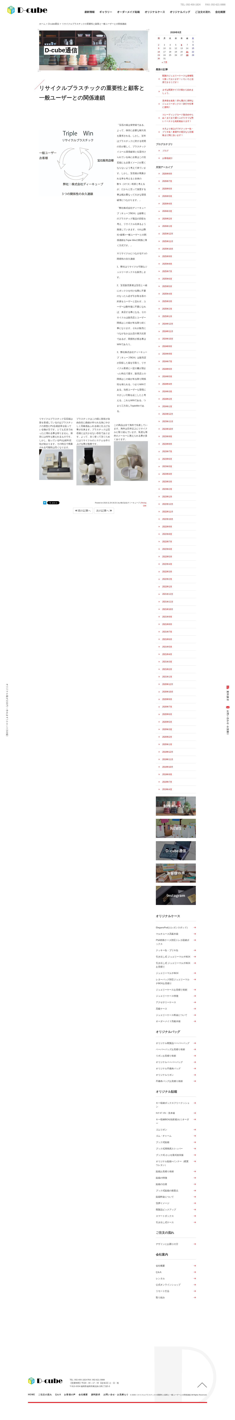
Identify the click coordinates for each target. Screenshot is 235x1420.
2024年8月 (167, 354)
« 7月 (164, 62)
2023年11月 (167, 421)
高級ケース (161, 1008)
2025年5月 (167, 286)
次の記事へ (103, 510)
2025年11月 (167, 241)
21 (187, 52)
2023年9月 (167, 436)
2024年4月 (167, 384)
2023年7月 (167, 451)
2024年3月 (167, 391)
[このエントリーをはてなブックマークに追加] (44, 503)
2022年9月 (167, 526)
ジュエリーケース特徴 (167, 996)
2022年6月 (167, 549)
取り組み (160, 1297)
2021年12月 (167, 594)
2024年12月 (167, 324)
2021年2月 (167, 669)
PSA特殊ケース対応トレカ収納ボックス (172, 942)
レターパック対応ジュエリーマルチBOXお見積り (172, 981)
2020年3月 (167, 729)
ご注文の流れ (202, 12)
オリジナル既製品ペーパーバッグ (172, 1043)
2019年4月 (167, 789)
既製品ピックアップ (166, 1209)
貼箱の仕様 (161, 1184)
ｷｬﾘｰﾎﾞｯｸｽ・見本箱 (165, 1113)
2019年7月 (167, 782)
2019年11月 (167, 759)
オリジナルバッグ (168, 1031)
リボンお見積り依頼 (166, 1055)
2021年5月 (167, 647)
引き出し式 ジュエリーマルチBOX (173, 956)
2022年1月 (167, 586)
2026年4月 (167, 203)
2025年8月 (167, 264)
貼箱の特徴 (161, 1178)
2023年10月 (167, 429)
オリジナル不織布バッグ (168, 1068)
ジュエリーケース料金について (171, 1015)
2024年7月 (167, 361)
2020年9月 (167, 699)
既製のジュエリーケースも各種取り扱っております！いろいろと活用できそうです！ (177, 79)
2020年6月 (167, 714)
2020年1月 (167, 744)
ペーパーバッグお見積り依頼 (170, 1049)
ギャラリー (105, 12)
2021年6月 (167, 639)
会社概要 (160, 1265)
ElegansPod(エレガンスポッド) (172, 927)
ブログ (165, 150)
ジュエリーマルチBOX (167, 973)
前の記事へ (84, 510)
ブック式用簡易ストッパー (169, 1148)
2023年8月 (167, 444)
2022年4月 (167, 564)
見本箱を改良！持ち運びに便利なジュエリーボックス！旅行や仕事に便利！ (177, 103)
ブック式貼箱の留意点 (167, 1190)
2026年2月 (167, 218)
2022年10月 (167, 519)
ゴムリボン (161, 1129)
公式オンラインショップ (168, 1284)
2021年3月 (167, 662)
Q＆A (158, 1272)
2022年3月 (167, 571)
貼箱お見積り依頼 (165, 1171)
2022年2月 (167, 579)
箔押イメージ (162, 1203)
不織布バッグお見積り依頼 (169, 1081)
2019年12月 (167, 752)
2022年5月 (167, 556)
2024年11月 (167, 331)
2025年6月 (167, 279)
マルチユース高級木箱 (167, 934)
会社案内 (162, 1254)
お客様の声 (70, 1394)
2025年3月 (167, 301)
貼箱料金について (165, 1197)
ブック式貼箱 (162, 1142)
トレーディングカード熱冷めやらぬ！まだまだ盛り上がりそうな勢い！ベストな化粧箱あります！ (177, 117)
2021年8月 (167, 624)
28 (187, 55)
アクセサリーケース (166, 1002)
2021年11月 (167, 602)
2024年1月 (167, 406)
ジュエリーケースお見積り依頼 (171, 989)
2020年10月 (167, 692)
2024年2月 (167, 399)
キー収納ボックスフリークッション (172, 1105)
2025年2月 (167, 309)
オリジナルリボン (165, 1075)
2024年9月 (167, 346)
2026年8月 (167, 173)
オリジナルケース (168, 916)
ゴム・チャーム (164, 1136)
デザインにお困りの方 (167, 1244)
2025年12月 (167, 233)
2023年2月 (167, 489)
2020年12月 (167, 684)
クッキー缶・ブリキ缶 (167, 950)
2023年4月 (167, 474)
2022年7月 (167, 541)
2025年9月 (167, 256)
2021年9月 (167, 617)
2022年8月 (167, 534)
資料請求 (95, 1394)
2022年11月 (167, 511)
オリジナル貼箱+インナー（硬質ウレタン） (172, 1163)
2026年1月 (167, 226)
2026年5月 (167, 196)
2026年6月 (167, 188)
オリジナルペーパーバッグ (169, 1062)
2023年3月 (167, 481)
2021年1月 (167, 677)
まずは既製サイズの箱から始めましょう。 (177, 91)
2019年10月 (167, 767)
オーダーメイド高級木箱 (168, 1021)
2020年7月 (167, 707)
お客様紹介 (167, 158)
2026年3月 (167, 211)
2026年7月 (167, 181)
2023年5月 (167, 466)
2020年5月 (167, 722)
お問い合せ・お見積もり (116, 1394)
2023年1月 (167, 496)
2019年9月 (167, 774)
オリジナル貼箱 (166, 1091)
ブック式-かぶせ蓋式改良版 (170, 1155)
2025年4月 (167, 294)
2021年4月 (167, 654)
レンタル (160, 1278)
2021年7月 (167, 632)
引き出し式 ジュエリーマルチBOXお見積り (173, 965)
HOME (31, 1394)
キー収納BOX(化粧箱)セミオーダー (172, 1121)
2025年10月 (167, 249)
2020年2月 (167, 737)
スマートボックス (165, 1216)
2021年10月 (167, 609)
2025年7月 (167, 271)
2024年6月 (167, 369)
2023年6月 (167, 459)
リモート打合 (162, 1291)
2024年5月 (167, 376)
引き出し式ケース (165, 1222)
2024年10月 (167, 339)
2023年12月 (167, 414)
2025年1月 (167, 316)
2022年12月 (167, 504)
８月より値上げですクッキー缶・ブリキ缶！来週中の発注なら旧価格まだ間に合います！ (177, 131)
